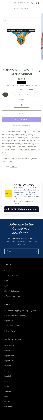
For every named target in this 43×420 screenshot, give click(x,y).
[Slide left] (16, 65)
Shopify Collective (11, 291)
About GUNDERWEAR (13, 275)
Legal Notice (9, 321)
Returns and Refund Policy (15, 315)
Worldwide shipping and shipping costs (20, 310)
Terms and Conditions (13, 326)
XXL (37, 95)
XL (28, 95)
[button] (4, 2)
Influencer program (12, 296)
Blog (6, 281)
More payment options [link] (21, 125)
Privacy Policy (10, 331)
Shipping (19, 85)
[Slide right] (26, 65)
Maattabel (30, 89)
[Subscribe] (35, 251)
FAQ (6, 286)
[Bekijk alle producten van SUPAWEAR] (8, 194)
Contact (7, 270)
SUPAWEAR (25, 8)
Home (16, 8)
